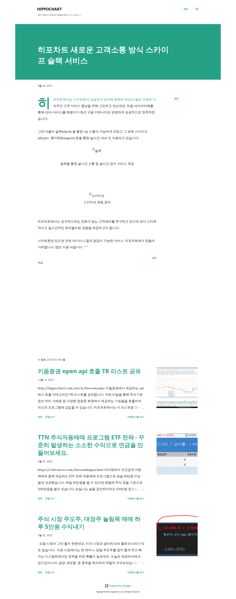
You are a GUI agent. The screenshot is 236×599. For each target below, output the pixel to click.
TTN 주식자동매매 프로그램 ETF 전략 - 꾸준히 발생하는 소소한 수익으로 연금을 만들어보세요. (91, 445)
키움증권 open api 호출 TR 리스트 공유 (89, 371)
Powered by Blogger (120, 585)
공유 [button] (176, 98)
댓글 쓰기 (50, 416)
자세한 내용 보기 (135, 416)
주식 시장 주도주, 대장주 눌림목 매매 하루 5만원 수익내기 (89, 522)
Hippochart (49, 9)
